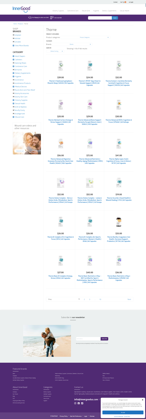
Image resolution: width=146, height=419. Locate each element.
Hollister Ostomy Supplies (18, 380)
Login (131, 2)
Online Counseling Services (19, 402)
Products (20, 24)
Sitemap (92, 416)
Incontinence (19, 80)
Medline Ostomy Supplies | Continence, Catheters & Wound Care (69, 373)
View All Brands (106, 380)
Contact (115, 2)
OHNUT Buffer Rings (59, 378)
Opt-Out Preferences (118, 416)
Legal (85, 416)
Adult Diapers (20, 56)
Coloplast (17, 35)
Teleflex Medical (106, 373)
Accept (123, 412)
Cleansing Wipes (20, 63)
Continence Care (72, 11)
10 (100, 299)
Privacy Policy (127, 416)
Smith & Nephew (20, 107)
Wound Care (86, 11)
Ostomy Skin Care (20, 97)
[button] (142, 400)
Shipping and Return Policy (19, 400)
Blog (14, 396)
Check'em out (20, 151)
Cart (123, 2)
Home (15, 24)
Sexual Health (124, 11)
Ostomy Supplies (58, 11)
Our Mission (15, 394)
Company (15, 391)
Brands (48, 44)
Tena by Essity (19, 110)
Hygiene (96, 11)
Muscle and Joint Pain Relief (24, 90)
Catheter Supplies (47, 394)
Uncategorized (19, 113)
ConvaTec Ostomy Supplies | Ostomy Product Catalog (24, 378)
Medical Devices (21, 86)
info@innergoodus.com (86, 399)
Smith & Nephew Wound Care (61, 380)
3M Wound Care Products (108, 378)
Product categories (53, 37)
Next (129, 299)
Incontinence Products (22, 83)
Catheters (18, 59)
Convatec (17, 42)
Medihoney (57, 375)
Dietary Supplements (109, 11)
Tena (104, 375)
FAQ (14, 398)
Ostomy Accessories (21, 93)
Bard (14, 373)
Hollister (17, 38)
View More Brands (22, 45)
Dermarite (18, 70)
